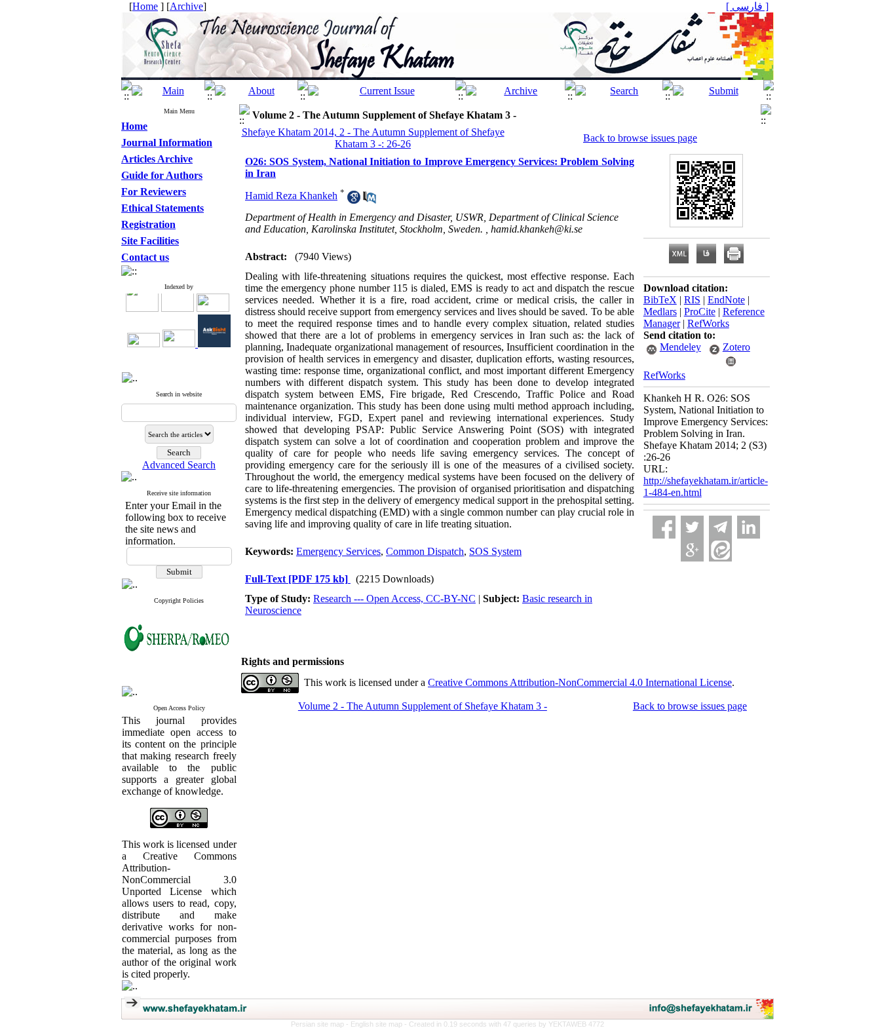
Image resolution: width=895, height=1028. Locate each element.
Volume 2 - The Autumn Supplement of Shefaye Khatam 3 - (422, 706)
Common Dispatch (425, 551)
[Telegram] (720, 527)
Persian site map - (321, 1024)
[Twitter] (692, 527)
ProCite (699, 311)
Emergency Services (338, 551)
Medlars (660, 311)
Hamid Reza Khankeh (291, 195)
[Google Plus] (692, 550)
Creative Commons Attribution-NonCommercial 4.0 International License (580, 682)
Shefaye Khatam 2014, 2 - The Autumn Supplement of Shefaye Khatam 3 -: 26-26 (373, 137)
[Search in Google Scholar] (353, 200)
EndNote (726, 299)
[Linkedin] (748, 527)
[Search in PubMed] (369, 200)
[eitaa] (720, 550)
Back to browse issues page (640, 137)
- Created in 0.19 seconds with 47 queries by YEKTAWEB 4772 (504, 1024)
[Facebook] (664, 527)
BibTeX (660, 299)
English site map (377, 1024)
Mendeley (680, 346)
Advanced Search (179, 464)
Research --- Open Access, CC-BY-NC (394, 598)
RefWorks (708, 323)
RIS (692, 299)
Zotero (736, 346)
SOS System (495, 551)
